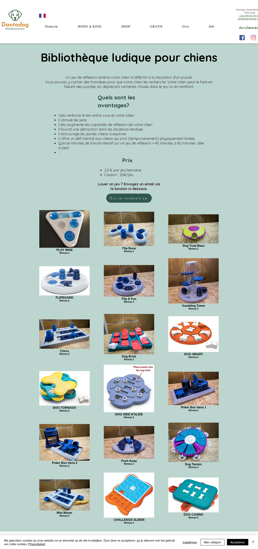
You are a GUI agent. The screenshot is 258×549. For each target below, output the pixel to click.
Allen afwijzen (212, 542)
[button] (89, 26)
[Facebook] (242, 37)
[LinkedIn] (253, 37)
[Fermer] (253, 542)
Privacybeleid (36, 544)
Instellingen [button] (190, 542)
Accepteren (237, 542)
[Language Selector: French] (47, 15)
